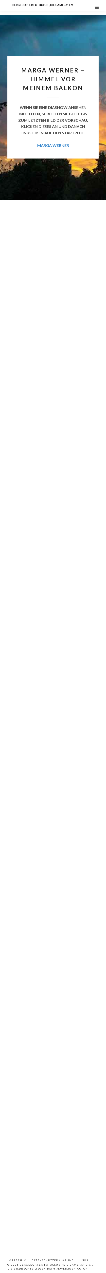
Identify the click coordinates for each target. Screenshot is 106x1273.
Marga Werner (53, 145)
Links (83, 1260)
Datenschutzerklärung (53, 1260)
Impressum (17, 1260)
